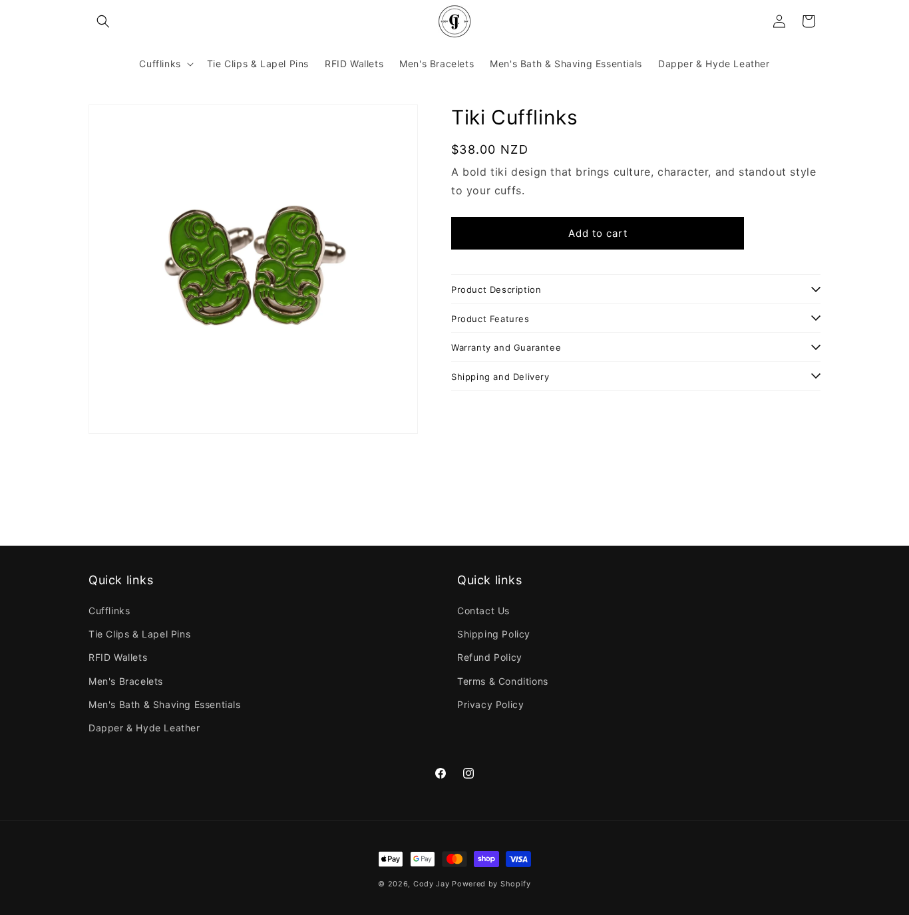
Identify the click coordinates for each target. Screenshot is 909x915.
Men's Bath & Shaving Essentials (165, 704)
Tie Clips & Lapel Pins (139, 634)
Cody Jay (431, 883)
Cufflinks (109, 610)
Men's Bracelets (126, 681)
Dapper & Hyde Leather (144, 727)
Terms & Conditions (502, 681)
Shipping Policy (493, 634)
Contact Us (483, 610)
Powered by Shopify (491, 883)
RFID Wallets (118, 657)
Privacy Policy (490, 704)
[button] (103, 21)
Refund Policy (489, 657)
